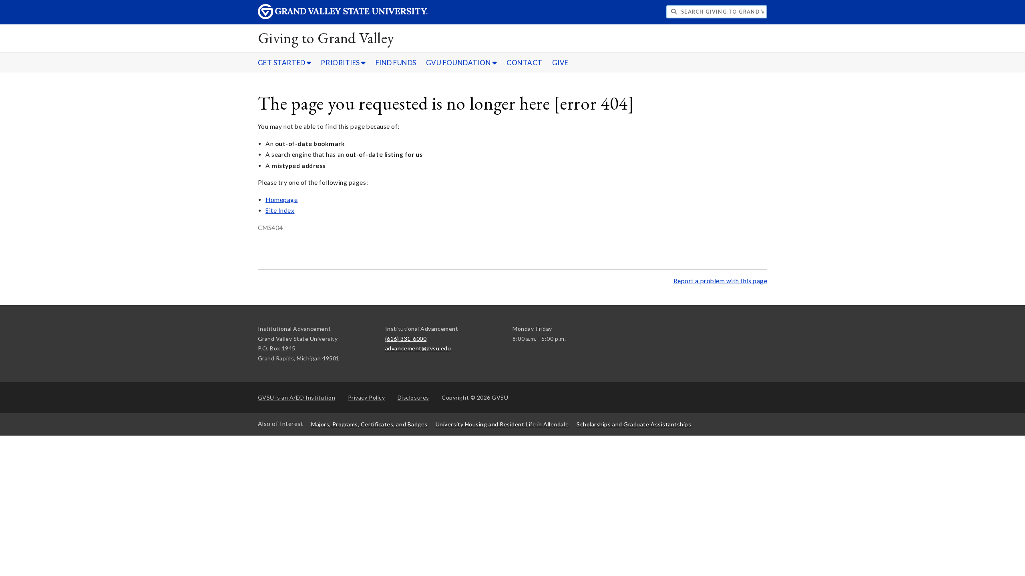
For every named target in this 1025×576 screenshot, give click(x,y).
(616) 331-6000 (406, 338)
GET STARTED (282, 62)
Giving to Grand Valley (326, 38)
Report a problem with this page (720, 280)
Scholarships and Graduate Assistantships (634, 424)
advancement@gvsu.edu (418, 348)
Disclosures (413, 397)
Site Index (279, 210)
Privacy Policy (366, 397)
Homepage (281, 199)
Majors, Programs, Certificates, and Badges (369, 424)
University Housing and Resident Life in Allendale (502, 424)
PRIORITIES (341, 62)
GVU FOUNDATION (459, 62)
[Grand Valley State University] (343, 17)
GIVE (560, 62)
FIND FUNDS (396, 62)
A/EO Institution (297, 397)
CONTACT (524, 62)
